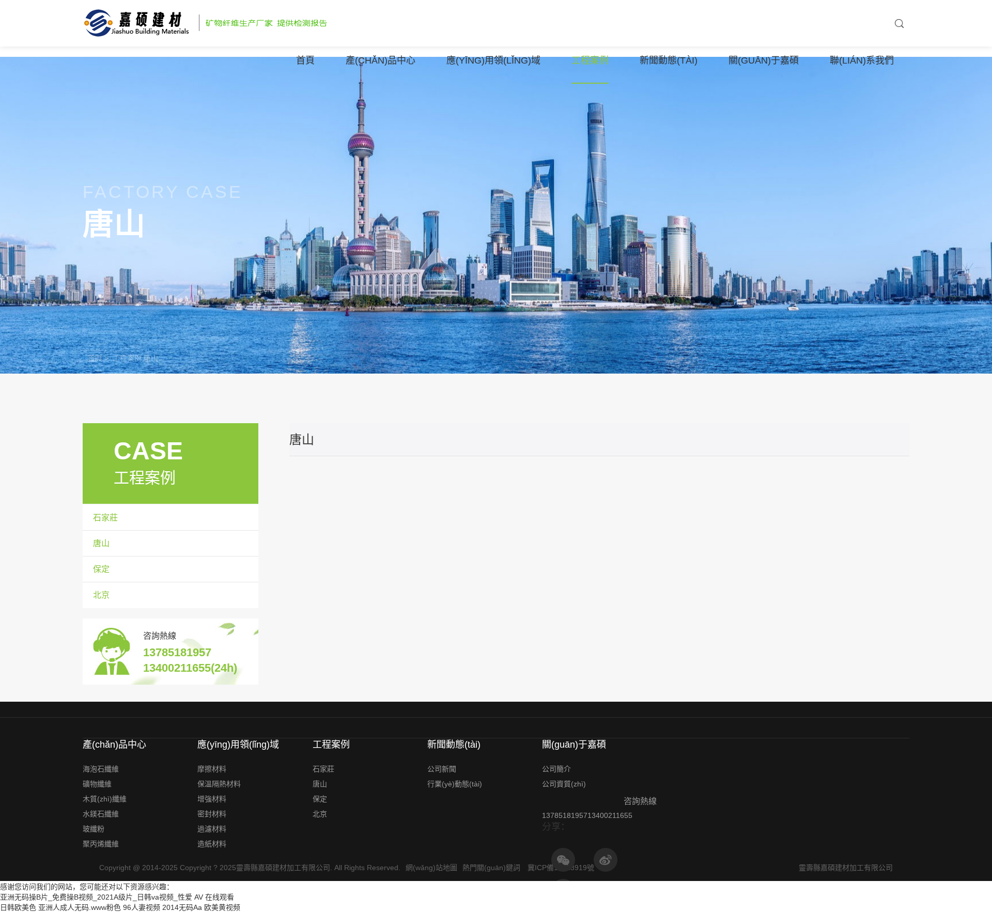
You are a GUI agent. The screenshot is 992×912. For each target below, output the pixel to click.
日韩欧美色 (18, 907)
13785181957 (177, 652)
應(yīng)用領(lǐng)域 (493, 60)
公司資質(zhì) (564, 784)
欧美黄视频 (222, 907)
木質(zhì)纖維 (105, 799)
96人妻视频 (141, 907)
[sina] (605, 860)
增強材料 (211, 799)
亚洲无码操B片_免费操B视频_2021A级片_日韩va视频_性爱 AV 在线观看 (117, 897)
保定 (101, 569)
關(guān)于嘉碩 (764, 60)
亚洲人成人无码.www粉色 (79, 907)
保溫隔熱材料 (219, 784)
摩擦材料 (211, 769)
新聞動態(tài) (669, 60)
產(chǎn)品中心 (380, 60)
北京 (101, 595)
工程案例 (590, 60)
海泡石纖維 (101, 769)
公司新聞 (441, 769)
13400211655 (609, 815)
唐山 (151, 358)
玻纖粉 (93, 829)
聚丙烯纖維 (101, 844)
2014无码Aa (182, 907)
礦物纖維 (97, 784)
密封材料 (211, 814)
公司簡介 (556, 769)
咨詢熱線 (159, 635)
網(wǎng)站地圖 (431, 867)
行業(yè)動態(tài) (454, 784)
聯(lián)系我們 (862, 60)
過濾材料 (211, 829)
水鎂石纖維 (101, 814)
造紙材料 (211, 844)
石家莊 (105, 517)
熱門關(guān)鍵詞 (491, 867)
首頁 (305, 60)
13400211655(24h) (190, 667)
